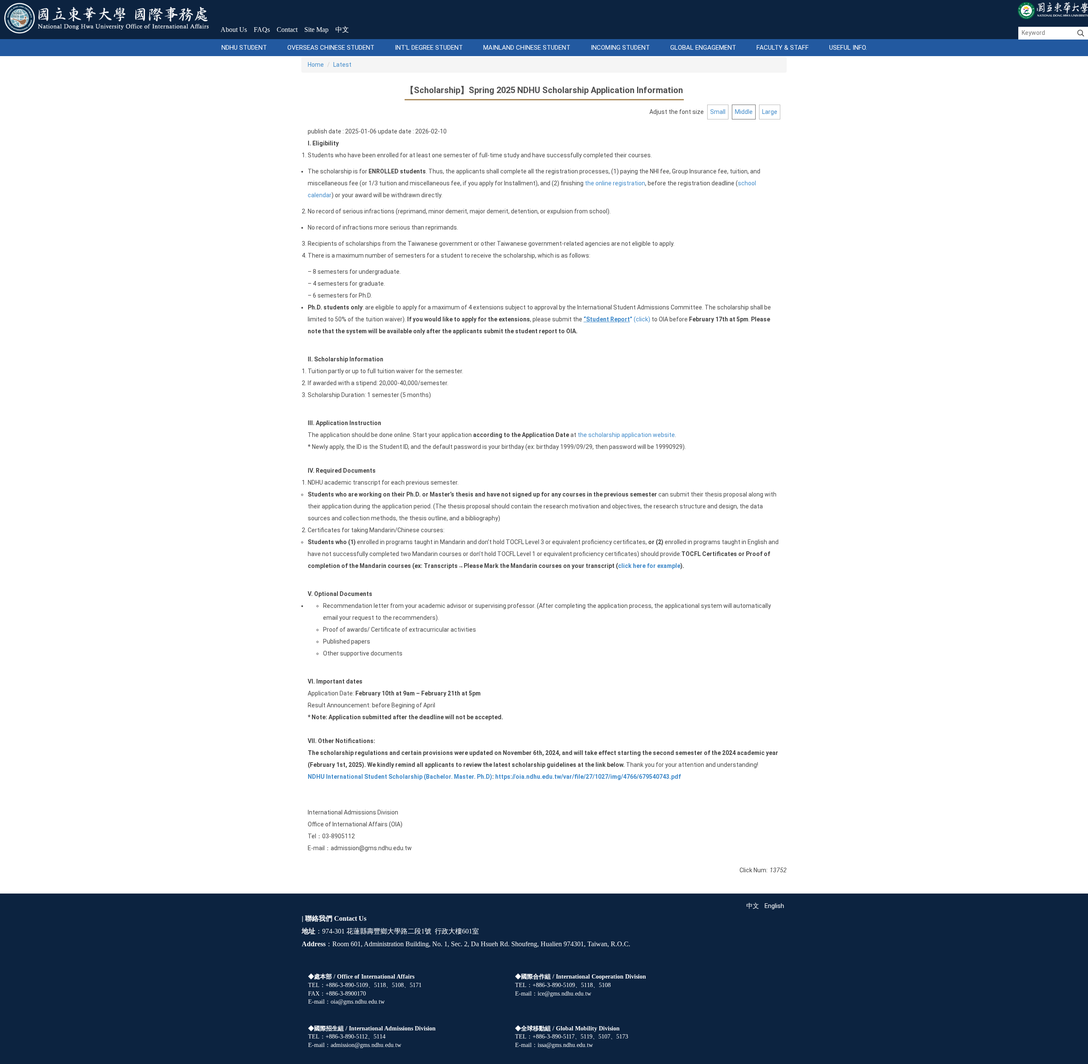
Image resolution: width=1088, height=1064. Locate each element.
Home (316, 64)
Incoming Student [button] (620, 47)
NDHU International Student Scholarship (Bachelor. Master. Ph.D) (400, 776)
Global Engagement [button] (703, 47)
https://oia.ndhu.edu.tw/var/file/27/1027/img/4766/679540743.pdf (588, 776)
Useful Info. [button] (848, 47)
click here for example (649, 565)
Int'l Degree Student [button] (429, 47)
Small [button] (717, 111)
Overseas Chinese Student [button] (330, 47)
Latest (342, 64)
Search (1081, 33)
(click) (617, 319)
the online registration (615, 183)
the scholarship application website (625, 434)
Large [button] (769, 111)
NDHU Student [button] (244, 47)
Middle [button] (744, 111)
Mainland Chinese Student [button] (526, 47)
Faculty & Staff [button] (782, 47)
